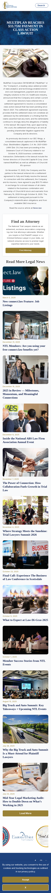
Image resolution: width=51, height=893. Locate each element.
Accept (25, 879)
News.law (37, 208)
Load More (25, 813)
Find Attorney (25, 250)
